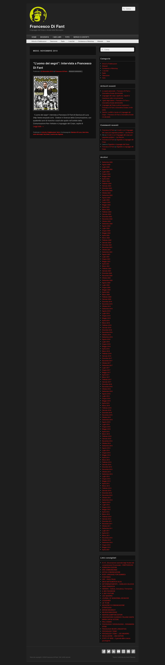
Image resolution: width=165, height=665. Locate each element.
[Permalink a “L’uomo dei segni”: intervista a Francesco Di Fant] (46, 112)
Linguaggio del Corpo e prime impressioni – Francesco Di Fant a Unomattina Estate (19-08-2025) (117, 107)
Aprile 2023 (105, 207)
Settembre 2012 (107, 500)
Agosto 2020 (106, 283)
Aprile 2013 (105, 483)
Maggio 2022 (106, 233)
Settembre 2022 (107, 223)
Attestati (100, 41)
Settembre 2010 (107, 542)
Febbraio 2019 (106, 325)
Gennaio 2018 (106, 356)
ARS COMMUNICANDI (109, 570)
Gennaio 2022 (106, 242)
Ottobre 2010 (106, 540)
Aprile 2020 (105, 292)
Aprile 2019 (105, 320)
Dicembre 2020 (107, 273)
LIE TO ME (105, 603)
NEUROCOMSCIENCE (109, 612)
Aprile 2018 (105, 349)
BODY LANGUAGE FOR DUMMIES (114, 574)
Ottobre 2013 (106, 472)
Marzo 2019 (106, 323)
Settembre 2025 (107, 162)
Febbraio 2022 (106, 240)
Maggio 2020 (106, 290)
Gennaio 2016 (106, 410)
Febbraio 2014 (106, 462)
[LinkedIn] (114, 651)
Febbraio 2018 (106, 353)
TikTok (133, 651)
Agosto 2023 (106, 197)
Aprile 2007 (105, 549)
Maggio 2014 (106, 455)
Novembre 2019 (107, 304)
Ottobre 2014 (106, 443)
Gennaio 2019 (106, 327)
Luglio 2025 (106, 167)
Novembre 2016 (107, 386)
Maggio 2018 (106, 346)
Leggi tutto (38, 126)
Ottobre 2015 (106, 417)
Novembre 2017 (107, 361)
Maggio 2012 (106, 509)
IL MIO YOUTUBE (108, 593)
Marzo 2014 (106, 460)
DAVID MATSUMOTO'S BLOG (112, 582)
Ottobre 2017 (106, 363)
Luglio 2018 (106, 342)
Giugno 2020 (106, 287)
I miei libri (71, 41)
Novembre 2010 (107, 538)
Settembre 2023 (107, 195)
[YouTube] (118, 651)
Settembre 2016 (107, 391)
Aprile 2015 (105, 431)
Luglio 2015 (106, 424)
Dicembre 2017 (107, 358)
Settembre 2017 (107, 365)
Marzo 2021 (106, 266)
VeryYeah (46, 134)
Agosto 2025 (106, 164)
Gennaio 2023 (106, 214)
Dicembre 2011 (107, 521)
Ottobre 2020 (106, 278)
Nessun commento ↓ (75, 71)
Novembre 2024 (107, 169)
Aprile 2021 (105, 264)
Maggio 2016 (106, 401)
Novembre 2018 (107, 332)
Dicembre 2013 (107, 467)
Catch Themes (130, 657)
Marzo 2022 (106, 238)
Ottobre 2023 (106, 193)
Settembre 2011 (107, 528)
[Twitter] (109, 651)
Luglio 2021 (106, 257)
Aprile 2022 (105, 235)
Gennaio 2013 (106, 490)
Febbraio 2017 (106, 379)
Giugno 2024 (106, 174)
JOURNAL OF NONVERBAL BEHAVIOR (115, 598)
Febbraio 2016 (106, 408)
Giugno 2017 (106, 370)
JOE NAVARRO (107, 596)
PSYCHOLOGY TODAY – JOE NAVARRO (115, 633)
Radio (63, 41)
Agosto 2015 (106, 422)
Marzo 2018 (106, 351)
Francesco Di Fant (47, 26)
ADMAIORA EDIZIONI (109, 567)
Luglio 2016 (106, 396)
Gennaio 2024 (106, 186)
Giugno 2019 (106, 316)
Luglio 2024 (106, 172)
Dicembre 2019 (107, 301)
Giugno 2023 (106, 202)
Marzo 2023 (106, 209)
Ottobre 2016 (106, 389)
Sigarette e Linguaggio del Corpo (118, 144)
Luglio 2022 (106, 228)
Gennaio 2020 (106, 299)
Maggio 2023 (106, 205)
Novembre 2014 (107, 441)
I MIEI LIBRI (57, 37)
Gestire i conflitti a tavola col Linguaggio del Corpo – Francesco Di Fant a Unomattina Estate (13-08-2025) (117, 114)
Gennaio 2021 (106, 271)
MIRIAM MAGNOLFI (109, 610)
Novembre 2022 (107, 219)
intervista (85, 132)
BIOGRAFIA (44, 37)
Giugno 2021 (106, 259)
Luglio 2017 (106, 368)
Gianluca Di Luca (76, 132)
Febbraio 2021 (106, 268)
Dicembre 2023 (107, 188)
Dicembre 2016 (107, 384)
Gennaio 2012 (106, 519)
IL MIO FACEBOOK (108, 591)
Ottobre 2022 (106, 221)
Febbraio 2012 (106, 516)
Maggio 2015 (106, 429)
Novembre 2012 (107, 495)
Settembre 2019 (107, 308)
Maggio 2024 (106, 176)
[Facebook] (104, 651)
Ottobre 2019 (106, 306)
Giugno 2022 (106, 231)
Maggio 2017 (106, 372)
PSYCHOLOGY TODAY (109, 631)
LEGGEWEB (106, 600)
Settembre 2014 (107, 446)
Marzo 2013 (106, 486)
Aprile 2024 (105, 179)
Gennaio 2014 (106, 464)
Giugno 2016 (106, 398)
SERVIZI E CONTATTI (81, 37)
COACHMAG (106, 577)
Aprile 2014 (105, 457)
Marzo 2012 (106, 514)
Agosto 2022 (106, 226)
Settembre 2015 (107, 420)
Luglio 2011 (106, 531)
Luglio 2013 (106, 476)
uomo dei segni (38, 134)
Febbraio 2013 (106, 488)
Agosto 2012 (106, 502)
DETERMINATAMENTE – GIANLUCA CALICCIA (118, 584)
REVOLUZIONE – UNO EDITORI (113, 636)
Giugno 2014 (106, 453)
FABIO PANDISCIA (108, 586)
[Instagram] (123, 651)
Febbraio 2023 (106, 212)
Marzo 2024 (106, 181)
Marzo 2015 (106, 434)
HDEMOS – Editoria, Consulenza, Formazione (117, 589)
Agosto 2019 (106, 311)
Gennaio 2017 (106, 382)
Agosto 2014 (106, 448)
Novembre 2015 (107, 415)
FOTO (67, 37)
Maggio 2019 (106, 318)
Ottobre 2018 (106, 335)
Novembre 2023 (107, 190)
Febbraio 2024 (106, 183)
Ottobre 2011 (106, 526)
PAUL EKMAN (107, 622)
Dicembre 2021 (107, 245)
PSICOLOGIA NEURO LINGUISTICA (114, 629)
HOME (34, 37)
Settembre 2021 (107, 252)
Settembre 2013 (107, 474)
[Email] (128, 651)
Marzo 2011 (106, 535)
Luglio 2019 (106, 313)
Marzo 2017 (106, 377)
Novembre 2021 (107, 247)
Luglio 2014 (106, 450)
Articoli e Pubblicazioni (39, 41)
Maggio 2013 (106, 481)
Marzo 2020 (106, 294)
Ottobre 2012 (106, 497)
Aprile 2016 (105, 403)
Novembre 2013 (107, 469)
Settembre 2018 (107, 337)
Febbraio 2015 (106, 436)
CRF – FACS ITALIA (109, 579)
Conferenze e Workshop (86, 41)
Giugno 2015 (106, 427)
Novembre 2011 (107, 523)
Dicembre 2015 (107, 412)
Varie (108, 41)
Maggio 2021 (106, 261)
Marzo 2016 (106, 405)
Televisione (53, 41)
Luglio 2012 (106, 505)
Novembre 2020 (107, 275)
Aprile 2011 (105, 533)
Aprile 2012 (105, 512)
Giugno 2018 (106, 344)
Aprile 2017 (105, 375)
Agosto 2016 (106, 394)
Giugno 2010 (106, 545)
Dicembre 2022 (107, 216)
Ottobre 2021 (106, 250)
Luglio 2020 (106, 285)
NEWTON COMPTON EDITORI (112, 615)
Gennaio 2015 (106, 438)
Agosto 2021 (106, 254)
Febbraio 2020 (106, 297)
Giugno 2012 (106, 507)
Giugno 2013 (106, 479)
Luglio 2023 (106, 200)
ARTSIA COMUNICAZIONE (111, 572)
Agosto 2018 (106, 339)
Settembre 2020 (107, 280)
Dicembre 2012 (107, 493)
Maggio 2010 (106, 547)
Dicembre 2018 (107, 330)
